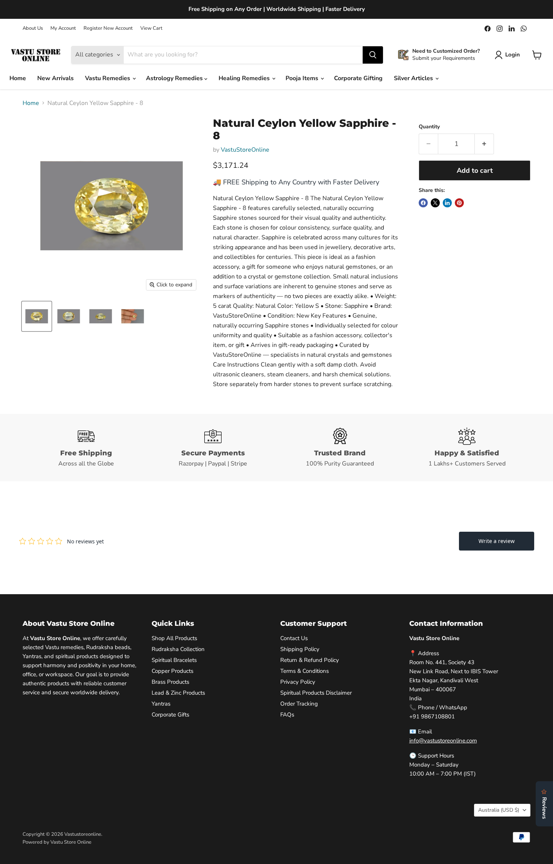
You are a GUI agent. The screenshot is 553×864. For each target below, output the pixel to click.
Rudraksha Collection (178, 649)
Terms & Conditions (304, 671)
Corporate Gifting (358, 78)
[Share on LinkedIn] (447, 202)
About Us (33, 28)
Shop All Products (174, 638)
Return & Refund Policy (309, 660)
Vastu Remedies (108, 78)
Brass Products (170, 682)
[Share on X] (435, 202)
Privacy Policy (297, 682)
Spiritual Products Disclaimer (316, 693)
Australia (498, 810)
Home (17, 78)
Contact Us (294, 638)
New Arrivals (55, 78)
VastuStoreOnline (245, 150)
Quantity (429, 127)
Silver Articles (414, 78)
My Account (63, 28)
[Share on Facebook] (423, 202)
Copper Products (172, 671)
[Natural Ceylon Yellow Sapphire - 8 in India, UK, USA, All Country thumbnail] (37, 316)
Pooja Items (303, 78)
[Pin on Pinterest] (459, 202)
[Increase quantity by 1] (484, 144)
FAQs (287, 714)
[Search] (373, 55)
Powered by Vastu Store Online (57, 842)
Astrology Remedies (175, 78)
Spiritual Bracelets (174, 660)
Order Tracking (299, 703)
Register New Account (108, 28)
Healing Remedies (245, 78)
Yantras (161, 703)
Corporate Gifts (170, 714)
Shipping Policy (299, 649)
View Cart (151, 28)
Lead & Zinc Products (178, 693)
